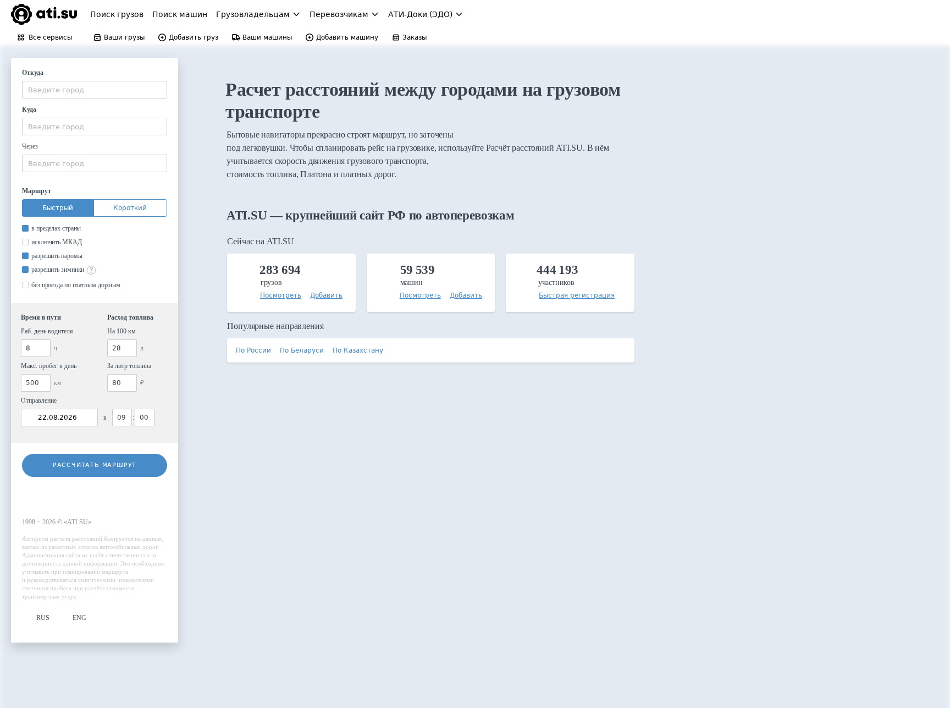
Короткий (130, 208)
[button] (35, 618)
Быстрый (57, 208)
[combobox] (94, 89)
